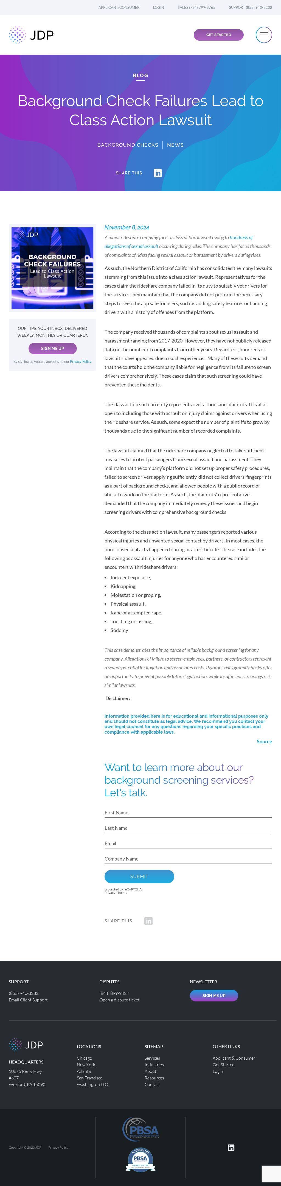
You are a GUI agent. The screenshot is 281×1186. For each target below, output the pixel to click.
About (150, 1071)
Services (152, 1057)
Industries (154, 1064)
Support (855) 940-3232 (250, 7)
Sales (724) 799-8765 (196, 7)
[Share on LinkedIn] (158, 173)
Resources (154, 1077)
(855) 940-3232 (23, 993)
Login (158, 7)
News (175, 145)
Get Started (218, 35)
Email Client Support (28, 999)
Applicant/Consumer (119, 7)
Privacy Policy (80, 362)
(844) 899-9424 (114, 993)
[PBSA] (140, 1162)
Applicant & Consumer (234, 1057)
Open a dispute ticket (119, 999)
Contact (152, 1084)
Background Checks (127, 145)
